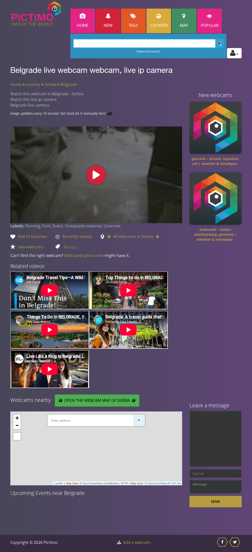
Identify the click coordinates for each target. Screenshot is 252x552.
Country (159, 25)
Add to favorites (32, 236)
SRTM (124, 483)
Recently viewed (77, 236)
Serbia (50, 84)
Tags (133, 25)
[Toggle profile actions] (234, 53)
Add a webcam (136, 542)
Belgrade (69, 84)
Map (184, 25)
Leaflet (58, 483)
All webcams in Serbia (133, 236)
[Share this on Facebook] (223, 543)
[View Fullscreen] (17, 436)
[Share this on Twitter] (235, 543)
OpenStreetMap (92, 483)
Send (215, 501)
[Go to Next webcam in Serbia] (156, 236)
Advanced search (148, 51)
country (33, 84)
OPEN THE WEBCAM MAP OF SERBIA (97, 400)
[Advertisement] (215, 324)
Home (82, 25)
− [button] (17, 425)
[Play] (96, 175)
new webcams (31, 247)
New (108, 25)
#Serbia (70, 247)
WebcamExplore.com (84, 255)
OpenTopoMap (157, 483)
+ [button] (17, 418)
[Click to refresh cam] (110, 113)
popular (210, 25)
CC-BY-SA (174, 483)
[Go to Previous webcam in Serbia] (110, 236)
